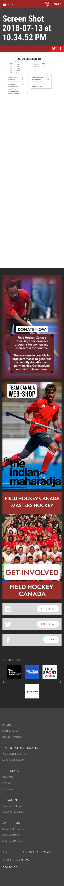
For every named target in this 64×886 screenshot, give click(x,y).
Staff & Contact (10, 731)
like (51, 639)
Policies (10, 867)
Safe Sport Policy (11, 835)
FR (60, 4)
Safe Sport (12, 823)
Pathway (7, 783)
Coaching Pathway (12, 806)
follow (48, 608)
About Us (10, 724)
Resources (7, 777)
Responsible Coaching (13, 829)
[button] (4, 682)
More (11, 4)
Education (7, 789)
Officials (10, 771)
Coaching (11, 799)
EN (55, 4)
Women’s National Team (14, 754)
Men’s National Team (13, 760)
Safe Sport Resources (13, 841)
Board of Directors (11, 737)
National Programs (20, 748)
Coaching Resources (13, 812)
